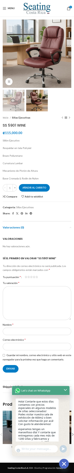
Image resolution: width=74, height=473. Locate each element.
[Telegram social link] (31, 213)
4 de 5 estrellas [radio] (34, 277)
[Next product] (69, 117)
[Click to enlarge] (9, 81)
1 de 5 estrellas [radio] (26, 277)
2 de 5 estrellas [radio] (28, 277)
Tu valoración (11, 282)
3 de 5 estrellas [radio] (31, 277)
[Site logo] (37, 7)
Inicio (6, 117)
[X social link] (17, 213)
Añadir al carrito (34, 187)
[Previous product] (62, 117)
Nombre (8, 324)
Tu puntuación (12, 277)
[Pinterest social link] (22, 213)
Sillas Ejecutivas (21, 117)
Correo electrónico (14, 339)
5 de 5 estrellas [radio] (36, 277)
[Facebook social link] (13, 213)
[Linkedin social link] (26, 213)
